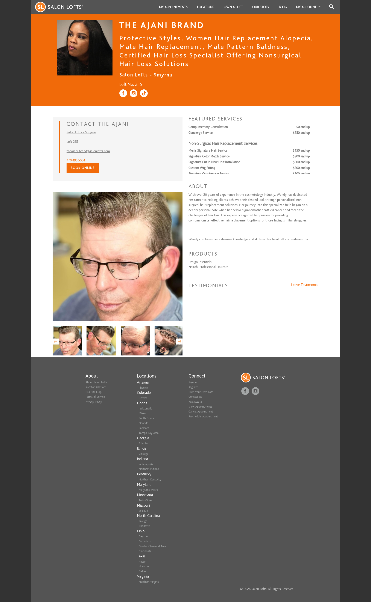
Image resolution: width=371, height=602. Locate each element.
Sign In (193, 382)
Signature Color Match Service (209, 156)
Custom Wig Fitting (202, 168)
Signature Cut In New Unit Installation (214, 162)
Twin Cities (145, 500)
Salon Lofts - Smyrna (145, 74)
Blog (283, 7)
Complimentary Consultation (208, 127)
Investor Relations (95, 387)
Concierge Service (201, 133)
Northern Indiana (149, 469)
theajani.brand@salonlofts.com (88, 151)
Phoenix (143, 387)
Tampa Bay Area (149, 433)
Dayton (143, 536)
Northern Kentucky (150, 479)
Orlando (143, 423)
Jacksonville (145, 408)
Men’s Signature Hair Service (208, 150)
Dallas (142, 571)
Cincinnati (145, 551)
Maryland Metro (148, 489)
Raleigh (143, 521)
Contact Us (195, 396)
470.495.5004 (76, 160)
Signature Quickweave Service (209, 174)
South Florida (147, 418)
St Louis (143, 510)
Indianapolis (146, 464)
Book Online (83, 168)
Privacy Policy (93, 401)
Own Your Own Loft (201, 392)
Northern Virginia (149, 581)
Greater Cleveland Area (152, 546)
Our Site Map (93, 392)
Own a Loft (233, 7)
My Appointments (173, 7)
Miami (142, 413)
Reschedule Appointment (203, 416)
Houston (144, 566)
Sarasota (144, 428)
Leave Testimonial (304, 284)
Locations (205, 7)
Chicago (143, 453)
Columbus (145, 541)
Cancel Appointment (201, 411)
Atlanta (143, 443)
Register (193, 387)
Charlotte (144, 526)
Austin (142, 561)
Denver (143, 398)
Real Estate (195, 401)
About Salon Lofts (96, 382)
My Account (306, 7)
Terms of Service (95, 396)
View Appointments (200, 406)
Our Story (260, 7)
